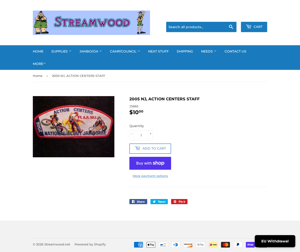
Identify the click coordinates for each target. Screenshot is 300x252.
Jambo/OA (89, 51)
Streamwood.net (57, 244)
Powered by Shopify (90, 244)
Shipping (185, 51)
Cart (257, 27)
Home (38, 51)
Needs (207, 51)
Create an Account (254, 16)
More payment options (150, 176)
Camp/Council (123, 51)
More (38, 64)
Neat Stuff (158, 51)
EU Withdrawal (275, 241)
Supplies (60, 51)
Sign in (230, 16)
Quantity (136, 126)
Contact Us (235, 51)
